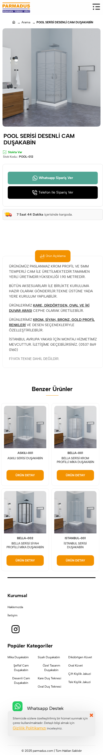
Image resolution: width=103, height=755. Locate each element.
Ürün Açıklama (56, 256)
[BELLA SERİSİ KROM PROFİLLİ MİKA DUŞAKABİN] (75, 427)
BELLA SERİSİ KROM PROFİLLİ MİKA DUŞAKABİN (75, 460)
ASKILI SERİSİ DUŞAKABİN (25, 458)
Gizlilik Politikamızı (29, 728)
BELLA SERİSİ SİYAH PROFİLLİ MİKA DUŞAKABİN (25, 545)
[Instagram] (16, 629)
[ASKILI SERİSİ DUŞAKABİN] (25, 427)
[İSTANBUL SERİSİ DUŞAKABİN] (75, 512)
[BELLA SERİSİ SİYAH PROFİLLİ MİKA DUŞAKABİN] (25, 512)
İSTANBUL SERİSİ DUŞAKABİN (75, 545)
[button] (25, 475)
